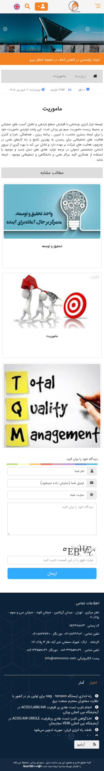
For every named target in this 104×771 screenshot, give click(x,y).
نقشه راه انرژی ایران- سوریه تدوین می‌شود (63, 720)
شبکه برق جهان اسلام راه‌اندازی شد (68, 726)
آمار (81, 683)
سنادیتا (62, 766)
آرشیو (81, 744)
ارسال (52, 573)
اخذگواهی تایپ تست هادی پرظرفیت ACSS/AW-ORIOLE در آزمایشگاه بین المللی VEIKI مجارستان (53, 711)
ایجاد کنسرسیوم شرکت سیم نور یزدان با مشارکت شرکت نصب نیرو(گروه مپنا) (53, 735)
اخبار (93, 683)
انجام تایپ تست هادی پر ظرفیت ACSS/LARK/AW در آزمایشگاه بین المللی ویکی (57, 700)
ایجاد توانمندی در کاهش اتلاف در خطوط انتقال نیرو (64, 59)
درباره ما (80, 76)
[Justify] (41, 6)
